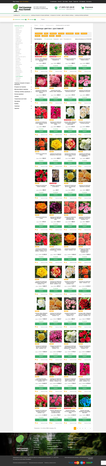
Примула (52, 35)
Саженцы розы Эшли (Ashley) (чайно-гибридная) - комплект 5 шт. (41, 379)
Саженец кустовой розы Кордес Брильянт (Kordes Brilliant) (41, 123)
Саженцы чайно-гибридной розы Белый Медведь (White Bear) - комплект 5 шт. (41, 315)
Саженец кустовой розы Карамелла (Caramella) (84, 186)
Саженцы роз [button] (16, 15)
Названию (56, 39)
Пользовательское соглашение (36, 462)
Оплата (60, 1)
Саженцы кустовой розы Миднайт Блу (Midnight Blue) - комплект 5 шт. (70, 379)
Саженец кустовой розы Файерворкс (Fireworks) (84, 91)
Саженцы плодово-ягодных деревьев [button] (40, 15)
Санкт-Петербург (24, 1)
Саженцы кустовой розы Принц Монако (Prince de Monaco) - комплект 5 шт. (56, 379)
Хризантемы (53, 33)
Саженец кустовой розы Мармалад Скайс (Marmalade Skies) (70, 218)
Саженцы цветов (51, 438)
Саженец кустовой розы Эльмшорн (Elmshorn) (70, 91)
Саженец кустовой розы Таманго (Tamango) (41, 186)
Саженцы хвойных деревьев (54, 448)
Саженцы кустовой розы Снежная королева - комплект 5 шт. (70, 282)
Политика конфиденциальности (20, 462)
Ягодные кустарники (52, 446)
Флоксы (58, 35)
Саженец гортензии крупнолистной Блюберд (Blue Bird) (84, 411)
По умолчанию (48, 39)
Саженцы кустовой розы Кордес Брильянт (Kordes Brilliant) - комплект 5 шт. (41, 249)
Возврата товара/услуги (50, 462)
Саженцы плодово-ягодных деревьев (54, 443)
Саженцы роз (39, 33)
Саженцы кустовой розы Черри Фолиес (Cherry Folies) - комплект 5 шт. (84, 379)
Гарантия (75, 1)
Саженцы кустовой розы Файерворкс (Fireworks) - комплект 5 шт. (84, 218)
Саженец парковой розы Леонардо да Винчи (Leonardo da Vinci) (55, 411)
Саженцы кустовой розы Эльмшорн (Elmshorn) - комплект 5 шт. (41, 411)
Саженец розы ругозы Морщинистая (56, 59)
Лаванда (37, 35)
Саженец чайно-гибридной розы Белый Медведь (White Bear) (70, 123)
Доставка (65, 1)
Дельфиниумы (69, 33)
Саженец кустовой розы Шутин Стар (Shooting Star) (70, 186)
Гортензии (61, 33)
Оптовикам (82, 1)
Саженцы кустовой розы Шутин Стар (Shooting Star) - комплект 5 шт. (41, 347)
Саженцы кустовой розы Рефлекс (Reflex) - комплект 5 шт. (70, 314)
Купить (41, 68)
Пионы (46, 33)
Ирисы (77, 33)
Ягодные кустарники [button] (55, 15)
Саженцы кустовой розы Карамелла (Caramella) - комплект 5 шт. (55, 314)
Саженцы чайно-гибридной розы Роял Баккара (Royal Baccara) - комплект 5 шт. (85, 314)
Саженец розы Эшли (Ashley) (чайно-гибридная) (56, 91)
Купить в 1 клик (44, 71)
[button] (89, 14)
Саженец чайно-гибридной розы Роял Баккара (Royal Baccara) (41, 59)
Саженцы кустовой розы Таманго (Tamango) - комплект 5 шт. (84, 347)
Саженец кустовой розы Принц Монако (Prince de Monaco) (41, 91)
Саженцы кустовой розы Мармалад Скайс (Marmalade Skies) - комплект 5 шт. (84, 250)
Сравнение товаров (20, 19)
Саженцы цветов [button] (25, 15)
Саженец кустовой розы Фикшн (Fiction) (70, 59)
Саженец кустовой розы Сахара (41, 218)
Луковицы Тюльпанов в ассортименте (55, 186)
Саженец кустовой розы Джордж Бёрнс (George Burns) (70, 154)
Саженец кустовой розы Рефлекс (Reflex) (84, 59)
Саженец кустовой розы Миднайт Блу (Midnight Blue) (55, 218)
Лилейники (44, 35)
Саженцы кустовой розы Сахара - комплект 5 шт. (70, 249)
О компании (53, 1)
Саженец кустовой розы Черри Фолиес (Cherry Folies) (55, 123)
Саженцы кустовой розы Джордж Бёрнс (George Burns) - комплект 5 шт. (55, 282)
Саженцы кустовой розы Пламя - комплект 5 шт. (84, 282)
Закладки (32, 19)
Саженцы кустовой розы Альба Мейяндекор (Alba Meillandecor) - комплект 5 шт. (70, 348)
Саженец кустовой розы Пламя (41, 154)
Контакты (89, 1)
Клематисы (83, 33)
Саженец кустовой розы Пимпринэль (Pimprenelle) (55, 154)
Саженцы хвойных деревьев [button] (81, 15)
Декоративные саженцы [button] (68, 15)
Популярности (67, 39)
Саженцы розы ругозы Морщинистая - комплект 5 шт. (55, 249)
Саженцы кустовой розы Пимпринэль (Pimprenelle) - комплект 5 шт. (41, 282)
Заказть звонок (62, 9)
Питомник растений (17, 459)
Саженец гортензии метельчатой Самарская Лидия (70, 411)
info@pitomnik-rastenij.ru (74, 449)
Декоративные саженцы (53, 440)
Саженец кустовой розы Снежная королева (84, 123)
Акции (70, 1)
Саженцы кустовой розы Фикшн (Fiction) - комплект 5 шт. (55, 347)
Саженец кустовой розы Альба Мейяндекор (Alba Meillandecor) (84, 154)
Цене (61, 39)
